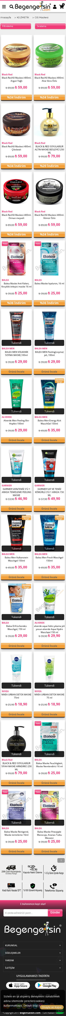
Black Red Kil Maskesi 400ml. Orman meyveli (16, 216)
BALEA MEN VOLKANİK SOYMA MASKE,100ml (16, 353)
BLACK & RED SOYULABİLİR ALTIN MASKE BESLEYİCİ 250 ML (49, 149)
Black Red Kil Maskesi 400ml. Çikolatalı (16, 148)
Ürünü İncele (16, 371)
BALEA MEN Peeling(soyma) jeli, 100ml (49, 353)
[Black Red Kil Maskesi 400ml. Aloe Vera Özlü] (49, 53)
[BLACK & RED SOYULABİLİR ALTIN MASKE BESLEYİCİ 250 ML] (49, 122)
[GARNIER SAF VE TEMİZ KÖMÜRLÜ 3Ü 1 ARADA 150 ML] (49, 464)
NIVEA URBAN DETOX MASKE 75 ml (49, 696)
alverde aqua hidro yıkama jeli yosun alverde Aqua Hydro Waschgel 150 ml (49, 628)
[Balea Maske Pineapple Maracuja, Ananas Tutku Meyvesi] (49, 807)
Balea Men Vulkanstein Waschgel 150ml (16, 559)
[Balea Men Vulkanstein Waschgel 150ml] (16, 533)
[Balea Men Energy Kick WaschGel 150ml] (49, 396)
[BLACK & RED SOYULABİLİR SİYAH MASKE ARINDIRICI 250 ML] (16, 738)
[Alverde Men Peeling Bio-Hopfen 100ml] (16, 396)
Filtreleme (7, 26)
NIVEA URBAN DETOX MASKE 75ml (16, 696)
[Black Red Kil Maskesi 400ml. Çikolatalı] (16, 122)
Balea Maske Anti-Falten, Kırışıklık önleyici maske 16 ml (16, 285)
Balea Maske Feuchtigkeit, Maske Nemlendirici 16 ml (49, 765)
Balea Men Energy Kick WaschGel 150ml (49, 422)
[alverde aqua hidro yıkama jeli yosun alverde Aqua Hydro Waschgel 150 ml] (49, 601)
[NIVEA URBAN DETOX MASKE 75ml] (16, 670)
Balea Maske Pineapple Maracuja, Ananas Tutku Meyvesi (49, 834)
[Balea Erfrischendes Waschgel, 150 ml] (16, 601)
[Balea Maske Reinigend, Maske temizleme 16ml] (16, 807)
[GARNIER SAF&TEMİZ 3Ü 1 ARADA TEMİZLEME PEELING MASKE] (16, 464)
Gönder (55, 912)
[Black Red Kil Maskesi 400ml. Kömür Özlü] (49, 190)
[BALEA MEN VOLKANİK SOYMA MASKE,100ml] (16, 327)
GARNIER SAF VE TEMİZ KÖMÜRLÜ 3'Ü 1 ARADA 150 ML (49, 491)
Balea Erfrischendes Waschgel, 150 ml (16, 627)
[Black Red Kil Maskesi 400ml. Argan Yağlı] (16, 53)
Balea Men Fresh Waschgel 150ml (49, 559)
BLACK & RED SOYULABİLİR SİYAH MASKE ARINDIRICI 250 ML (16, 766)
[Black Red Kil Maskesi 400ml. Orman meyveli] (16, 190)
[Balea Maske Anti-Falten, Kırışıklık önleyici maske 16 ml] (16, 259)
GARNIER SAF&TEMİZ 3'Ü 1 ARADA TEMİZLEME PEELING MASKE (16, 491)
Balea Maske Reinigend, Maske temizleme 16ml (16, 833)
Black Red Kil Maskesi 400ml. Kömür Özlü (49, 216)
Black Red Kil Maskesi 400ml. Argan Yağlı (16, 79)
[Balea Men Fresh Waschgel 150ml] (49, 533)
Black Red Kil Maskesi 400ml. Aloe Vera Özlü (49, 79)
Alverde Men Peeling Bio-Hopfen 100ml (16, 422)
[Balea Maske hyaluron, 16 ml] (49, 259)
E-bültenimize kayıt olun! (33, 904)
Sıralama (41, 26)
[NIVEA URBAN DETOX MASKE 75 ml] (49, 670)
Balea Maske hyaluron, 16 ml (49, 283)
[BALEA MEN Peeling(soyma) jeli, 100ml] (49, 327)
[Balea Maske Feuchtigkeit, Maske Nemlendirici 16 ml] (49, 738)
